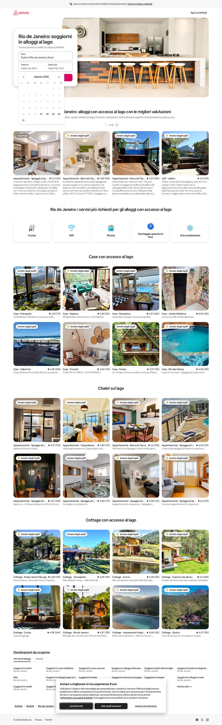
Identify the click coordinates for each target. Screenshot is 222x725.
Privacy (38, 719)
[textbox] (32, 68)
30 (59, 114)
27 (41, 114)
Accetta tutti (76, 706)
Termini (48, 719)
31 (23, 120)
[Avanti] (116, 125)
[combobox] (45, 57)
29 (53, 114)
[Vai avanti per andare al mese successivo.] (59, 77)
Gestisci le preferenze (146, 706)
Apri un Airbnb (199, 12)
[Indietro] (105, 125)
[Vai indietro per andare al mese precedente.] (24, 77)
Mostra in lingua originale (140, 4)
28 (47, 114)
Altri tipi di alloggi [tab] (22, 658)
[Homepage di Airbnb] (21, 13)
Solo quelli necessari (111, 706)
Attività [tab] (39, 658)
